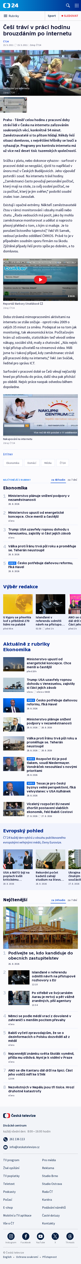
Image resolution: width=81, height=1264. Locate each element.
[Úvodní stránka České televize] (19, 1115)
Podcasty (9, 1192)
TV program (11, 1160)
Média (48, 463)
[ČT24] (10, 5)
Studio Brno (50, 1176)
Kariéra (47, 1199)
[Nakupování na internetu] (40, 415)
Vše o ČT (8, 1223)
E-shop (8, 1207)
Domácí (32, 463)
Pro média (49, 1160)
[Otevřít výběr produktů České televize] (76, 5)
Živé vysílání (11, 1168)
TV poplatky (11, 1176)
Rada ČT (47, 1192)
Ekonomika (12, 463)
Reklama (48, 1168)
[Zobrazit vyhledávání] (68, 5)
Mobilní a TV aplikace (17, 1215)
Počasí (7, 1199)
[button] (40, 280)
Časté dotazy (51, 1215)
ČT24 (5, 41)
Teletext (9, 1184)
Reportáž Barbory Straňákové (21, 303)
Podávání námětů (54, 1207)
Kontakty (48, 1223)
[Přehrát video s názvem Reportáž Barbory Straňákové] (40, 280)
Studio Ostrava (52, 1184)
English (7, 1257)
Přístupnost (49, 1257)
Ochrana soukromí (27, 1257)
